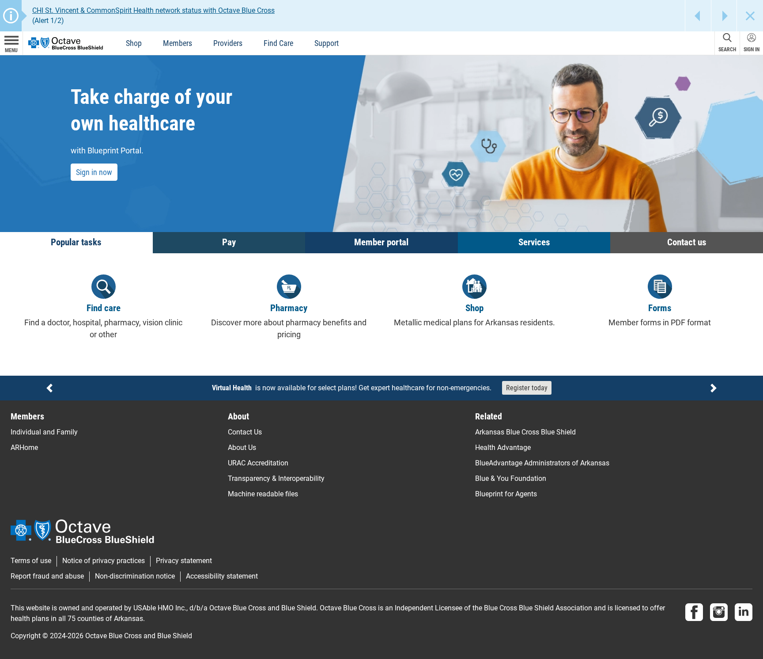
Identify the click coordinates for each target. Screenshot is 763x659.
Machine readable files (263, 494)
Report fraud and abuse (47, 576)
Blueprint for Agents (506, 494)
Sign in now (94, 172)
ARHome (24, 447)
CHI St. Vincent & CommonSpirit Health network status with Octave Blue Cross (153, 10)
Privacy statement (184, 561)
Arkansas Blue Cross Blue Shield (525, 432)
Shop (134, 43)
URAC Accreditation (258, 463)
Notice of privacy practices (103, 561)
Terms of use (31, 561)
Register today (527, 388)
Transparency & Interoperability (276, 478)
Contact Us (245, 432)
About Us (242, 447)
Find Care (278, 43)
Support (326, 43)
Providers (227, 43)
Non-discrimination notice (135, 576)
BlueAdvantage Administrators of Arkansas (542, 463)
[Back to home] (65, 42)
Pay (229, 242)
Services (534, 242)
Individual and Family (44, 432)
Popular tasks (76, 242)
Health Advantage (503, 447)
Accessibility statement (222, 576)
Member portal (381, 242)
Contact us (686, 242)
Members (177, 43)
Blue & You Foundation (510, 478)
